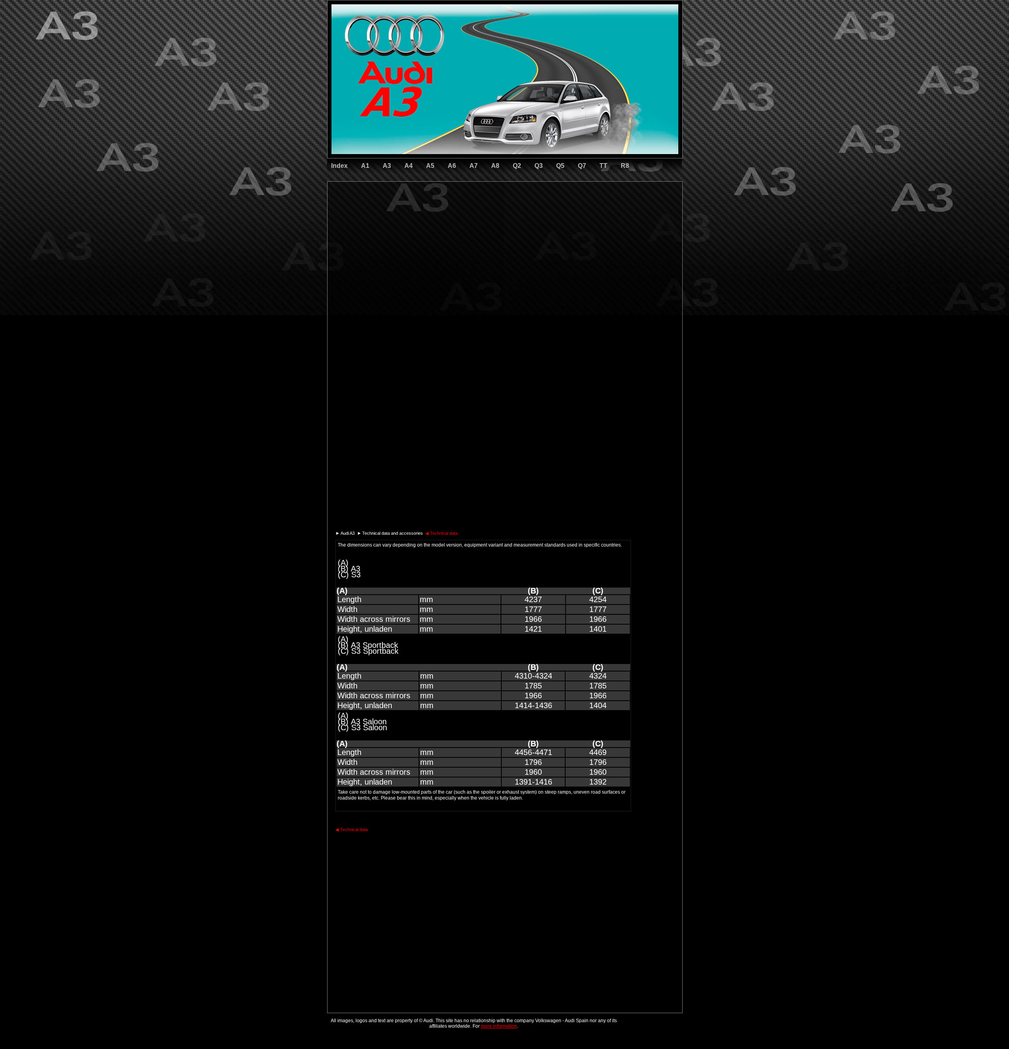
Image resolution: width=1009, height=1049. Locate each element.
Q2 (517, 165)
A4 (408, 165)
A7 (473, 165)
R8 (625, 165)
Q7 (582, 165)
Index (339, 165)
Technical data (441, 533)
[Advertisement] (449, 215)
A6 (452, 165)
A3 (387, 165)
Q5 (560, 165)
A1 (365, 165)
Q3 (538, 165)
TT (603, 165)
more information (499, 1026)
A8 (495, 165)
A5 (430, 165)
